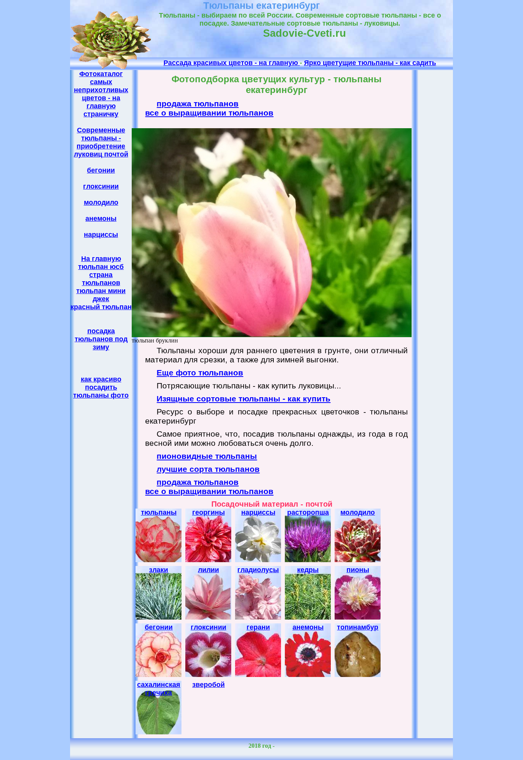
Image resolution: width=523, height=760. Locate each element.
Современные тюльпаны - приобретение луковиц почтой (101, 142)
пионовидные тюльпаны (207, 456)
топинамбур (357, 627)
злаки (158, 570)
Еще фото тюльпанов (200, 372)
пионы (357, 570)
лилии (208, 570)
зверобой (208, 684)
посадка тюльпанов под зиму (101, 339)
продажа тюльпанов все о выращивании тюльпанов (209, 108)
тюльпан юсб (101, 267)
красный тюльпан (101, 307)
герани (258, 627)
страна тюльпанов (101, 279)
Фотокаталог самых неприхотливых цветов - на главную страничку (101, 94)
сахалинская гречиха (158, 688)
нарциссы (101, 234)
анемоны (100, 218)
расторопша (308, 512)
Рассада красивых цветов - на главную (231, 63)
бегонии (101, 170)
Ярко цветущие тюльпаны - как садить (370, 63)
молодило (101, 202)
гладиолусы (258, 570)
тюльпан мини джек (101, 295)
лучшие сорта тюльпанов (208, 469)
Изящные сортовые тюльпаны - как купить (243, 398)
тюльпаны (159, 512)
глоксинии (101, 186)
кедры (308, 570)
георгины (208, 512)
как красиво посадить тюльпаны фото (101, 387)
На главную (101, 259)
